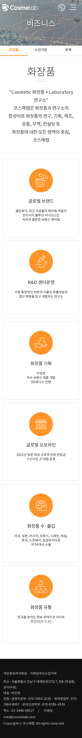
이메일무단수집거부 (43, 673)
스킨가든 (41, 50)
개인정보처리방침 (15, 673)
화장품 (14, 50)
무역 (68, 50)
